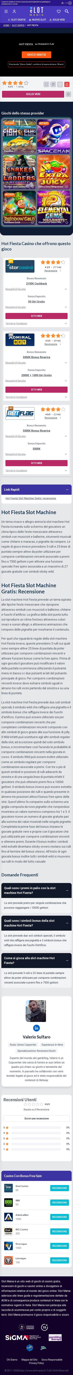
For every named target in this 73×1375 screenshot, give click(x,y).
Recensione (59, 1188)
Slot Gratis (18, 25)
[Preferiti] (58, 11)
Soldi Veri (33, 94)
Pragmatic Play (46, 44)
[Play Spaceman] (53, 136)
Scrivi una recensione (36, 1118)
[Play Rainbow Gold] (19, 208)
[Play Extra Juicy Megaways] (53, 172)
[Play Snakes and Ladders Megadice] (19, 172)
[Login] (14, 11)
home (6, 25)
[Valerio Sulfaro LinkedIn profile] (36, 1028)
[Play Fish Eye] (19, 136)
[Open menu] (6, 11)
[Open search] (66, 11)
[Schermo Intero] (46, 84)
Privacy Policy (36, 1363)
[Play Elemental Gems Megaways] (53, 208)
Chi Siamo (12, 1359)
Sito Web (36, 316)
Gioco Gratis (36, 54)
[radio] (4, 83)
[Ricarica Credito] (53, 84)
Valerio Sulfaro (36, 1036)
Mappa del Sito (30, 1359)
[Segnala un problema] (67, 84)
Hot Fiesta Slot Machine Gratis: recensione (30, 498)
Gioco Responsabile (52, 1359)
